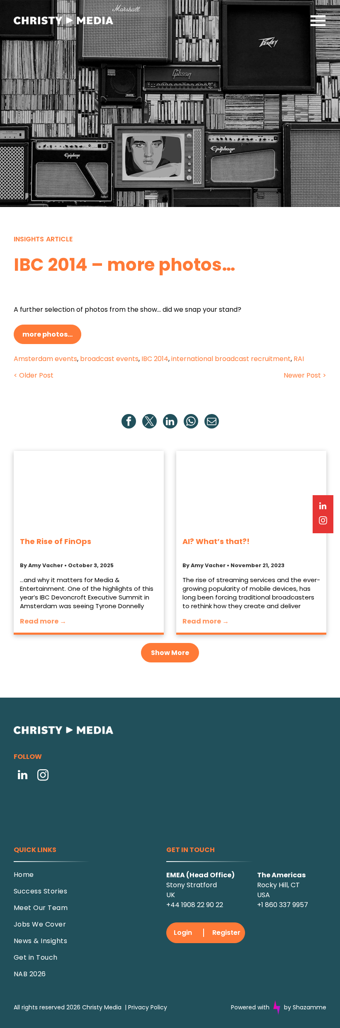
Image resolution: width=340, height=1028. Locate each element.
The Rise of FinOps (55, 541)
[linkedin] (170, 422)
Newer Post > (305, 375)
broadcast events (109, 359)
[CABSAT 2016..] (89, 490)
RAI (299, 359)
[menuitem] (81, 860)
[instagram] (43, 776)
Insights (29, 239)
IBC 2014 (154, 359)
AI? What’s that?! (216, 541)
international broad (203, 359)
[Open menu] (318, 20)
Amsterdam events (45, 359)
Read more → (43, 621)
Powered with (250, 990)
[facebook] (128, 422)
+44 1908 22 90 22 (194, 887)
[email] (211, 422)
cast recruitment (263, 359)
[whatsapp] (191, 422)
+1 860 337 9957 (282, 887)
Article (59, 239)
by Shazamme (305, 990)
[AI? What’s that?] (251, 490)
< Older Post (33, 375)
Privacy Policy (147, 990)
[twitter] (149, 422)
